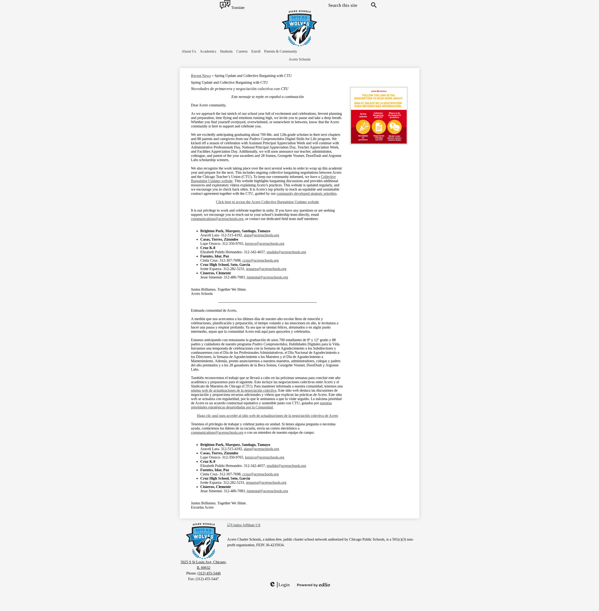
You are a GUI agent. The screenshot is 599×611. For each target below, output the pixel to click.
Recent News (201, 76)
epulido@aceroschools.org (286, 252)
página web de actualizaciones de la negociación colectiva (233, 390)
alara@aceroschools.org (261, 235)
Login (279, 585)
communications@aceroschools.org (217, 219)
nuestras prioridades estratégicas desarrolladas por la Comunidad (261, 405)
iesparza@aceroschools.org (266, 269)
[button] (189, 51)
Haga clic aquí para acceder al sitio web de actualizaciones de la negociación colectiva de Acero (267, 416)
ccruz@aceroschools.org (260, 260)
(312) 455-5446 (209, 573)
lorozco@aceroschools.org (264, 244)
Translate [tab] (237, 8)
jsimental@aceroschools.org (267, 277)
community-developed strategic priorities (306, 193)
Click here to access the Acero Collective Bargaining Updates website (267, 202)
